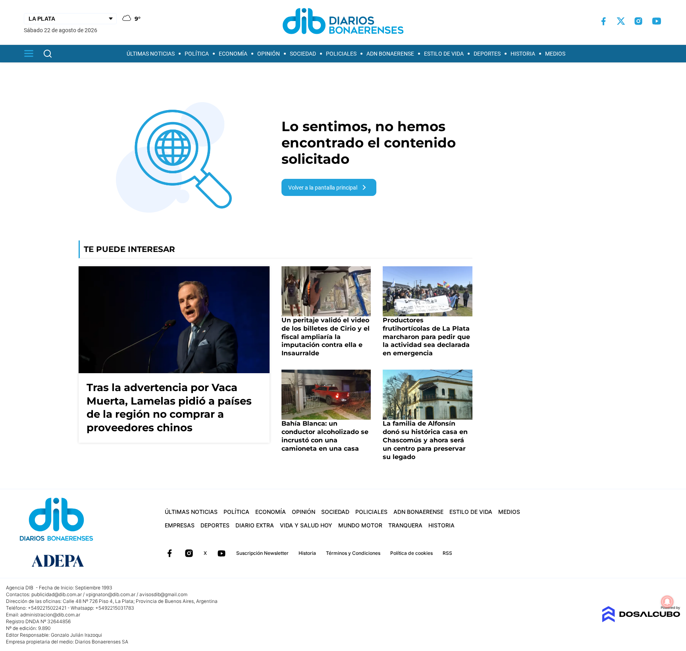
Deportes (487, 53)
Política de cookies (411, 553)
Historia (523, 53)
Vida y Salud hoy (306, 525)
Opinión (268, 53)
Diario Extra (254, 525)
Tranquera (405, 525)
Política (197, 53)
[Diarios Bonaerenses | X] (621, 21)
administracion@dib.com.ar (50, 615)
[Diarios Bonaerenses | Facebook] (603, 21)
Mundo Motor (360, 525)
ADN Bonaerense (390, 53)
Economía (233, 53)
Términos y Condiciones (353, 553)
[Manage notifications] (667, 601)
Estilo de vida (444, 53)
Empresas (180, 525)
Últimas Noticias (151, 53)
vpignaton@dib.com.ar (110, 594)
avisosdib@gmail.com (163, 594)
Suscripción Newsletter (262, 553)
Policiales (341, 53)
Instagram (189, 553)
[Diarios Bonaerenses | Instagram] (638, 21)
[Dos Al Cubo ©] (641, 620)
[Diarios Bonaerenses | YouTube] (656, 21)
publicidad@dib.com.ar (56, 594)
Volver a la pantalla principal (322, 187)
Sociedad (303, 53)
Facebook (169, 553)
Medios (555, 53)
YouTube (221, 553)
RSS (447, 553)
